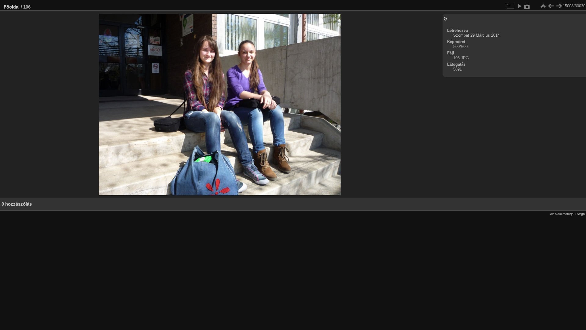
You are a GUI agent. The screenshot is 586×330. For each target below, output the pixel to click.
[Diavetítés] (519, 6)
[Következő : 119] (559, 6)
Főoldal (12, 6)
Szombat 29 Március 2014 (476, 35)
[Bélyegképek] (543, 6)
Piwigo (580, 214)
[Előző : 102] (551, 6)
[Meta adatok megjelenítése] (527, 6)
